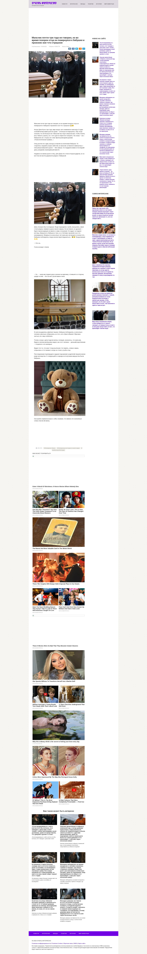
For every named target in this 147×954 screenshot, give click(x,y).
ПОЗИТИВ (90, 4)
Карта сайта (81, 943)
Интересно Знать (50, 448)
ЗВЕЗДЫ (82, 4)
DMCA (75, 943)
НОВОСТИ (64, 4)
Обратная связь (68, 943)
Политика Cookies (57, 943)
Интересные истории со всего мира (68, 448)
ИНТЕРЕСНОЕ (74, 4)
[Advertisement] (73, 21)
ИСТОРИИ (99, 4)
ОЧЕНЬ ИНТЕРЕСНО (44, 3)
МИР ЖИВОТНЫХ (109, 4)
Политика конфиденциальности (41, 943)
